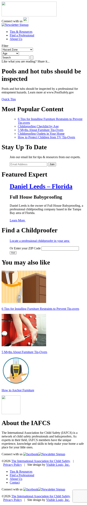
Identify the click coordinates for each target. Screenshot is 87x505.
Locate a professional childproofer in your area (40, 240)
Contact (15, 482)
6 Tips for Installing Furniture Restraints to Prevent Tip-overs (40, 308)
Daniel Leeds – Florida (41, 186)
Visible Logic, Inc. (58, 464)
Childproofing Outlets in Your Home (41, 133)
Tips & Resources (21, 31)
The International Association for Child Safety (40, 461)
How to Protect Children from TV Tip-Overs (46, 137)
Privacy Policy (12, 464)
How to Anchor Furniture (18, 390)
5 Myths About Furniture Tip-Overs (40, 130)
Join (52, 164)
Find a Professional (22, 35)
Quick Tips (9, 99)
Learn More (18, 220)
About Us (16, 39)
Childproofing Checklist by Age (38, 126)
